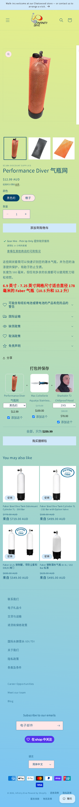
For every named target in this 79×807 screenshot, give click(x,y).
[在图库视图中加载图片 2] (39, 148)
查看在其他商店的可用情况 (24, 251)
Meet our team (17, 692)
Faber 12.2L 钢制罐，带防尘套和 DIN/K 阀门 (20, 566)
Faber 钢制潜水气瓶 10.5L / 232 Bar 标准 (56, 566)
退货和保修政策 (17, 625)
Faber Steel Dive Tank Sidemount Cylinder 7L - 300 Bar (20, 508)
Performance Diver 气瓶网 (14, 398)
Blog (10, 701)
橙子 (28, 198)
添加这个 (17, 417)
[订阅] (58, 725)
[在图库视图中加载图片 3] (64, 148)
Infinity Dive (21, 793)
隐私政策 (13, 659)
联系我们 (13, 599)
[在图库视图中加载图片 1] (15, 148)
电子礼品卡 (15, 607)
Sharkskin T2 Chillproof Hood (64, 398)
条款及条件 (15, 667)
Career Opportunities (21, 684)
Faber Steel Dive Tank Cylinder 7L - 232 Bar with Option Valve (57, 508)
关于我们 (13, 650)
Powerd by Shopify (37, 793)
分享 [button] (9, 357)
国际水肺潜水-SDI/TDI (21, 641)
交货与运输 (15, 616)
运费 (17, 184)
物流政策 (47, 799)
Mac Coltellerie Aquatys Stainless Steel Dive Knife (39, 398)
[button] (7, 20)
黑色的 (11, 198)
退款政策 (54, 793)
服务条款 (35, 799)
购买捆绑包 (39, 441)
